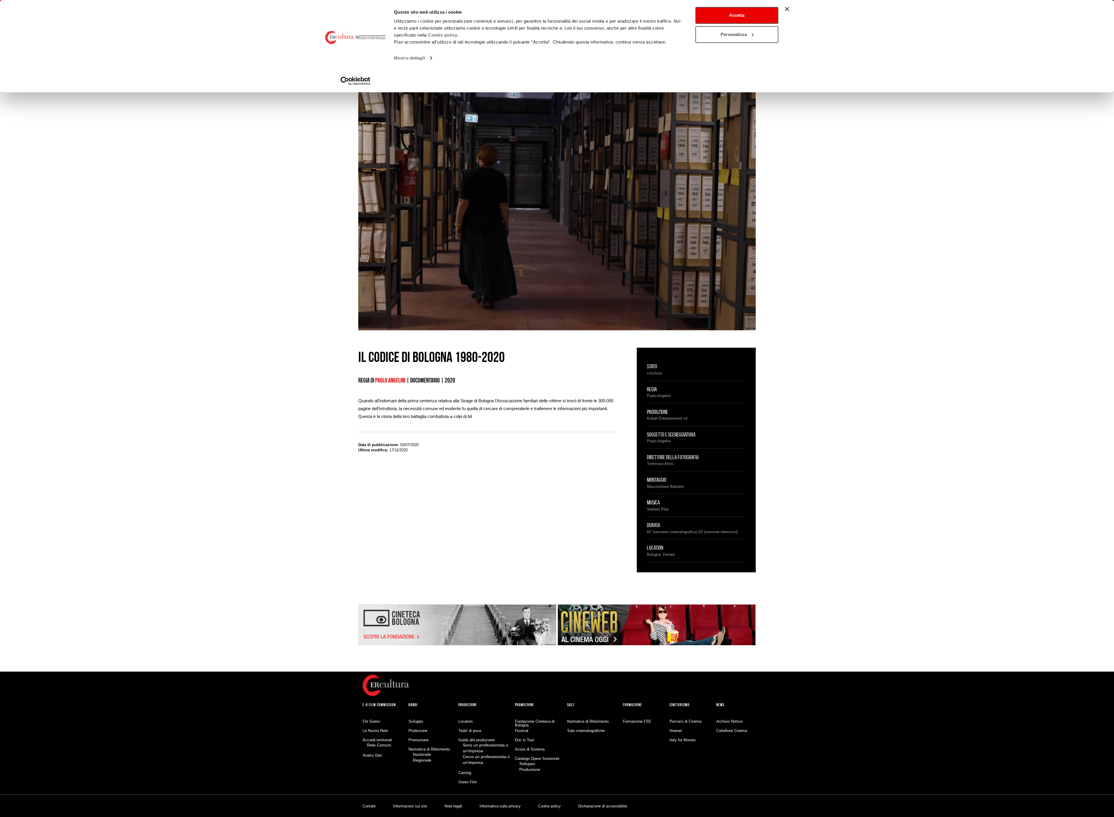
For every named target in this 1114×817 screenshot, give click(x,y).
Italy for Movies (683, 740)
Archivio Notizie (729, 721)
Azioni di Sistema (530, 749)
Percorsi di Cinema (685, 721)
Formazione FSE (637, 721)
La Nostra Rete (375, 730)
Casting (464, 773)
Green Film (467, 782)
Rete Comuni (379, 745)
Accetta (736, 15)
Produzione (417, 730)
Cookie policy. (443, 35)
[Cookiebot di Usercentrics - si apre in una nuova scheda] (355, 81)
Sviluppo (415, 721)
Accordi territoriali (377, 740)
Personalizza (734, 34)
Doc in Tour (524, 740)
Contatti (369, 806)
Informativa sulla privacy (500, 806)
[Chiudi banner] (787, 9)
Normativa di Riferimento (429, 749)
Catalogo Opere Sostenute (537, 758)
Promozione (418, 740)
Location (465, 721)
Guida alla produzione (476, 740)
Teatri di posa (469, 730)
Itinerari (676, 730)
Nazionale (422, 754)
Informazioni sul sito (410, 806)
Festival (521, 730)
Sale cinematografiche (586, 730)
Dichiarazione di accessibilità (602, 806)
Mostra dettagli (409, 57)
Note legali (453, 806)
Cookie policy (549, 806)
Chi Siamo (371, 721)
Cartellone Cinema (731, 730)
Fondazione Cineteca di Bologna (534, 723)
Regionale (422, 760)
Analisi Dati (372, 755)
